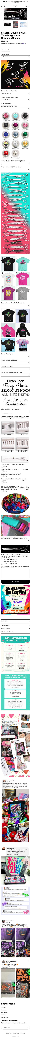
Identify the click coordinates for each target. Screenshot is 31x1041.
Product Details (4, 621)
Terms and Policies (15, 1036)
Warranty (3, 1015)
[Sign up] (27, 1027)
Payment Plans (4, 1017)
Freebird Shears (13, 1033)
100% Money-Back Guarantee (7, 631)
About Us (3, 1007)
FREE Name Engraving (5, 625)
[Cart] (29, 6)
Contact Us (3, 1010)
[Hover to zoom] (15, 14)
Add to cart (16, 581)
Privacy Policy (4, 1012)
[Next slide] (29, 13)
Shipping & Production (5, 628)
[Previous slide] (1, 13)
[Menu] (1, 6)
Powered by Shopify (21, 1033)
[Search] (4, 6)
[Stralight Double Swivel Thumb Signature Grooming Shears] (7, 24)
